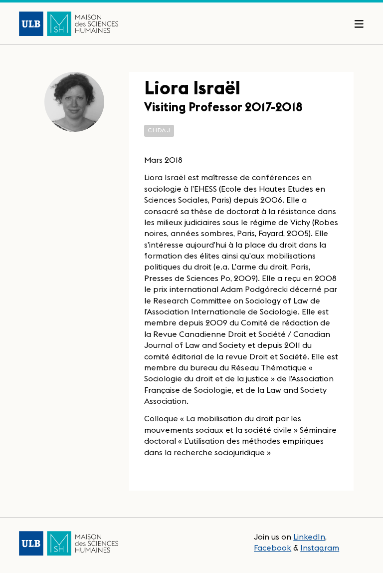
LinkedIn (309, 537)
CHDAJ (159, 130)
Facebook (272, 548)
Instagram (319, 548)
